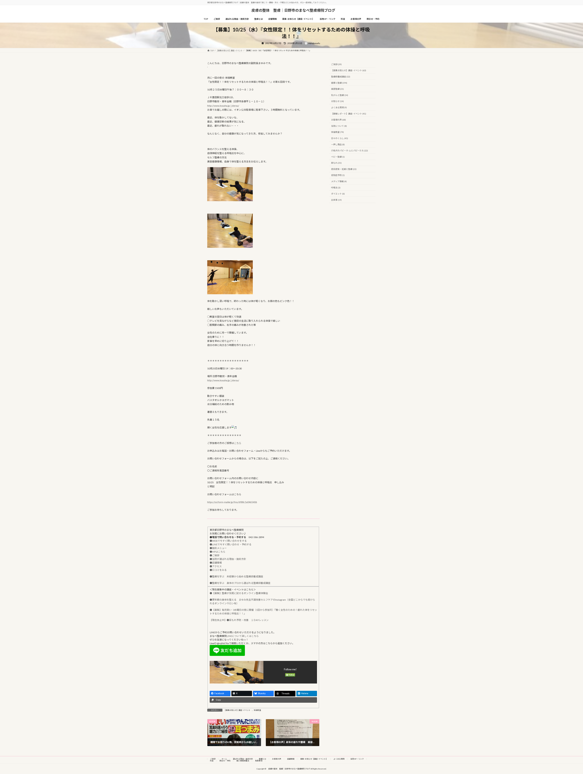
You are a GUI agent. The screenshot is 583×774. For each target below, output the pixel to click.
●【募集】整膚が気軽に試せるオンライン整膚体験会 (239, 593)
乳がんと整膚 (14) (339, 95)
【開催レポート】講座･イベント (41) (348, 113)
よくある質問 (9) (339, 107)
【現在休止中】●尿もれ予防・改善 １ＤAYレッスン (239, 620)
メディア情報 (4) (339, 181)
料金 (212, 761)
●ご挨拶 (214, 555)
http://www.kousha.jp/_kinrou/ (223, 105)
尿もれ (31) (336, 163)
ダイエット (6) (338, 194)
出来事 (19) (336, 200)
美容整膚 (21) (337, 89)
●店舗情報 (216, 562)
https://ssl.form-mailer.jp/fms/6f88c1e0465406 (232, 502)
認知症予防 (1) (338, 175)
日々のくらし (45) (339, 138)
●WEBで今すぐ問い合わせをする (228, 540)
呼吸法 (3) (335, 187)
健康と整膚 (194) (339, 83)
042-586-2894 (256, 537)
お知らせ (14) (337, 101)
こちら (237, 443)
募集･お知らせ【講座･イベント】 (314, 759)
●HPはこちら (217, 551)
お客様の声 (276, 759)
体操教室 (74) (337, 132)
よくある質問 (339, 759)
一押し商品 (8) (338, 144)
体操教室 (257, 710)
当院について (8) (339, 126)
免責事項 (258, 761)
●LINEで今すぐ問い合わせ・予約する (230, 544)
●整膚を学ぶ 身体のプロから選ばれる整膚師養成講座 (240, 582)
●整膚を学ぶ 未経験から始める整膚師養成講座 (236, 576)
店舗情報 (290, 759)
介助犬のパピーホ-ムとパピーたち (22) (349, 150)
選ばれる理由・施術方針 (243, 759)
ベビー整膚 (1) (338, 156)
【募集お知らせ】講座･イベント (237, 710)
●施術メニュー (218, 548)
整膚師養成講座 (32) (340, 76)
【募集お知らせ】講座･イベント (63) (348, 70)
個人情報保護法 (242, 761)
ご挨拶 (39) (336, 64)
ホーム (224, 759)
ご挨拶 (213, 759)
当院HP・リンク (357, 759)
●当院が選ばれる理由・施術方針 (228, 558)
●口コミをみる (218, 569)
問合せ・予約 (225, 761)
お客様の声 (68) (338, 120)
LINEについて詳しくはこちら (243, 635)
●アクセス (216, 566)
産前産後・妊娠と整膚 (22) (343, 169)
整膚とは (262, 759)
